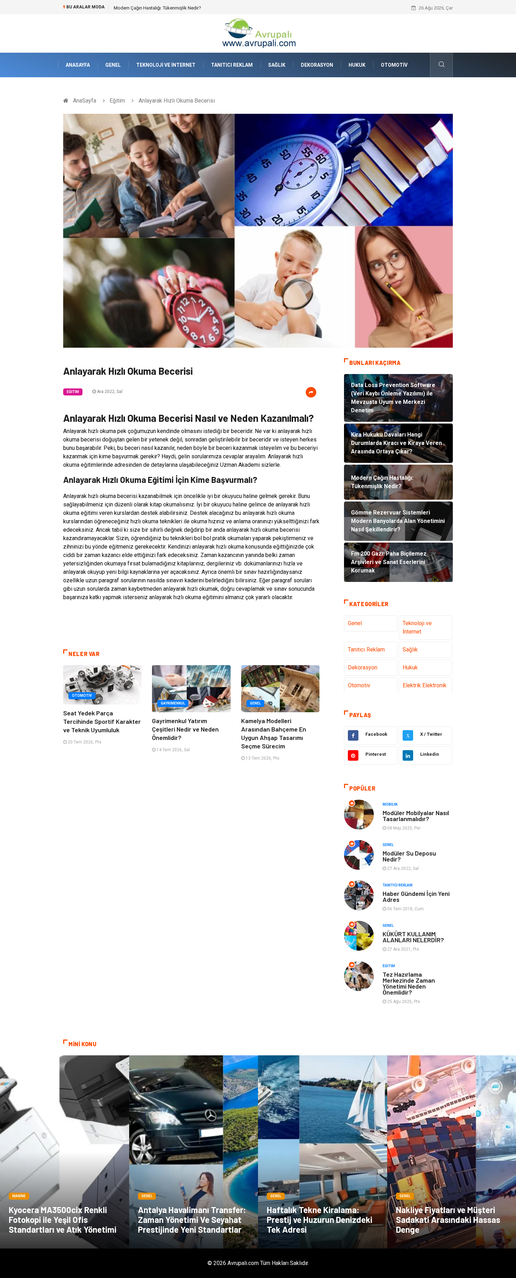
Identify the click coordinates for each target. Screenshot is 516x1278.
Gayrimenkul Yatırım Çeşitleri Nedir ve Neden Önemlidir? (185, 729)
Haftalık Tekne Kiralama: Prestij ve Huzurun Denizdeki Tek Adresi (319, 1219)
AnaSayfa (78, 65)
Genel (113, 65)
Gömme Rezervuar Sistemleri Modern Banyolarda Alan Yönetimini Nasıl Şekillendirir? (198, 8)
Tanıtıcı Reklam (232, 65)
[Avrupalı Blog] (258, 33)
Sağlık (276, 65)
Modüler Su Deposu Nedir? (409, 856)
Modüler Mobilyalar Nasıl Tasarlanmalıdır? (416, 815)
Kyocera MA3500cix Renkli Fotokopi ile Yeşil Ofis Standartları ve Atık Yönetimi (63, 1219)
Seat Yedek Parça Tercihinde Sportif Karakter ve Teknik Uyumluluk (102, 721)
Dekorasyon (317, 65)
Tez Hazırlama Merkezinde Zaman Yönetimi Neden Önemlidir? (409, 983)
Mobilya (390, 804)
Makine (19, 1196)
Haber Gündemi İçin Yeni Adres (416, 896)
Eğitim (117, 100)
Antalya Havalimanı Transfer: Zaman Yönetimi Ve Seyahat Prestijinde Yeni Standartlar (192, 1219)
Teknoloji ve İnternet (166, 65)
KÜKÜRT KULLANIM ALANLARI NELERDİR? (413, 937)
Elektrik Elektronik (424, 685)
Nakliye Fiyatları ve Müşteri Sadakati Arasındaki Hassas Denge (448, 1219)
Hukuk (357, 65)
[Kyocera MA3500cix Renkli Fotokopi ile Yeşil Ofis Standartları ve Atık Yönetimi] (64, 1151)
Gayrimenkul (173, 703)
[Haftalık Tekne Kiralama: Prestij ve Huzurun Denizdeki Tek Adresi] (322, 1151)
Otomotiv (394, 65)
